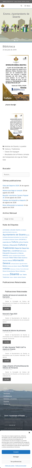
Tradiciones (6, 277)
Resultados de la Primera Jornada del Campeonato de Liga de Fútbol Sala (16, 157)
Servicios (7, 393)
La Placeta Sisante (14, 263)
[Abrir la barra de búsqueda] (21, 6)
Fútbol (11, 257)
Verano (11, 277)
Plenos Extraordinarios (9, 271)
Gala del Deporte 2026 (11, 185)
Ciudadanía (8, 396)
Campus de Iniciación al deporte (14, 200)
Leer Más (6, 308)
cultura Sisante (23, 242)
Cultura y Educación (10, 245)
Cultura (14, 242)
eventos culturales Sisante (15, 255)
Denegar (16, 457)
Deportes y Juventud (11, 251)
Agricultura (14, 232)
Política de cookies (9, 465)
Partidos (18, 269)
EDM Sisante (23, 251)
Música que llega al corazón (12, 190)
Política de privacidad (20, 465)
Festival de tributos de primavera (14, 330)
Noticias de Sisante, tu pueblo (15, 146)
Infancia (10, 260)
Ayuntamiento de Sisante (14, 234)
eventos (5, 255)
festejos (23, 255)
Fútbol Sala (17, 257)
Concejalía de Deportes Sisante (10, 239)
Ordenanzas (13, 269)
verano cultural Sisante (20, 277)
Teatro (25, 274)
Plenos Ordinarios (20, 271)
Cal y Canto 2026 (23, 237)
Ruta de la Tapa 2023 (10, 314)
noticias (6, 268)
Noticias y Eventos (10, 399)
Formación (6, 257)
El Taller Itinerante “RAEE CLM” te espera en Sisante (14, 348)
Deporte (18, 248)
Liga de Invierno (23, 263)
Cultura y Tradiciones (12, 149)
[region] (16, 25)
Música (5, 266)
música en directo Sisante (15, 266)
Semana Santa (6, 274)
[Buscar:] (16, 174)
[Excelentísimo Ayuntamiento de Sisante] (2, 6)
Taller (20, 274)
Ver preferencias (16, 461)
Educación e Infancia (16, 253)
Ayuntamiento (8, 391)
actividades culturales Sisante (11, 230)
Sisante (14, 274)
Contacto (7, 404)
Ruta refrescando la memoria (13, 205)
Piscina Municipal (24, 269)
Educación (6, 253)
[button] (29, 432)
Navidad (25, 266)
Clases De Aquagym (12, 152)
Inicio (5, 388)
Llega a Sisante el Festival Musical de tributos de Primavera (16, 367)
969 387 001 (10, 1)
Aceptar (16, 452)
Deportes (25, 248)
